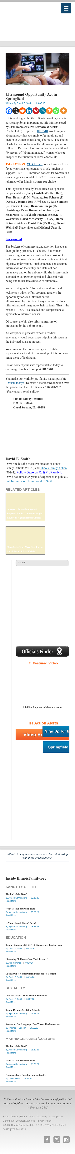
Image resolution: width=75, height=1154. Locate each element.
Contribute (8, 1120)
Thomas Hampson (18, 1028)
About (60, 1116)
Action (32, 1116)
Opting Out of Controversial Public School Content (31, 973)
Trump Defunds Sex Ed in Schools (23, 1010)
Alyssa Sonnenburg (17, 898)
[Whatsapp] (56, 110)
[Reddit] (22, 110)
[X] (15, 110)
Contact (20, 1120)
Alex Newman (15, 963)
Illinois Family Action (53, 468)
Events (23, 1116)
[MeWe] (42, 110)
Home (6, 1116)
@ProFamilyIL (52, 472)
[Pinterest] (35, 110)
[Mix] (49, 110)
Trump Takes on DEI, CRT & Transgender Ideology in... (34, 945)
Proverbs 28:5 (39, 1107)
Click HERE (34, 164)
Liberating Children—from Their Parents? (27, 959)
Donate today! (15, 383)
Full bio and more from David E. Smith (29, 481)
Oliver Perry (15, 1078)
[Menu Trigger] (66, 8)
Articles (14, 1116)
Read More (11, 901)
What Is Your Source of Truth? (21, 908)
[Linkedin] (29, 110)
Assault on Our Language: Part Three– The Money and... (34, 1024)
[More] (63, 110)
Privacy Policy (44, 1120)
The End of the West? (16, 894)
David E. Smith (24, 103)
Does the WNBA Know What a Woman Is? (27, 995)
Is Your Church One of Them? (21, 923)
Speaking (42, 1116)
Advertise (30, 1120)
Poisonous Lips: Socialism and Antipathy (26, 1075)
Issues (52, 1116)
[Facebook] (9, 110)
